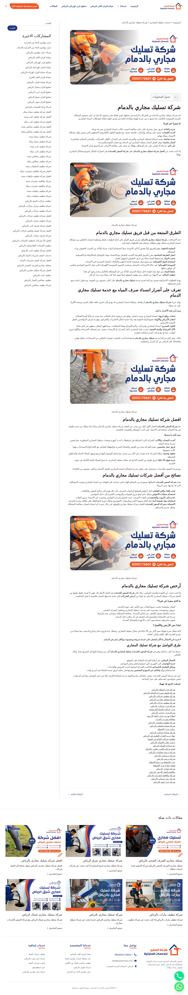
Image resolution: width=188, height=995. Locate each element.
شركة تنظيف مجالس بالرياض (37, 285)
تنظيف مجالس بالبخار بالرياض (37, 280)
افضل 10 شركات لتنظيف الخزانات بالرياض (31, 240)
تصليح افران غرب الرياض (39, 92)
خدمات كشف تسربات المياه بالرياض (34, 255)
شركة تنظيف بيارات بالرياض (165, 914)
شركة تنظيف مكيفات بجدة (39, 191)
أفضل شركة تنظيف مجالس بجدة (36, 127)
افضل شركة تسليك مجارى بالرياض (35, 270)
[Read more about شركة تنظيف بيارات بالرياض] (154, 895)
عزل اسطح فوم (38, 967)
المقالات (53, 6)
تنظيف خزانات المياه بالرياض (38, 201)
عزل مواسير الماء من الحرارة (37, 42)
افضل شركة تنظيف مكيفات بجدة (36, 176)
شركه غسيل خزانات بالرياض (38, 235)
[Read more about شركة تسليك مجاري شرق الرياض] (94, 841)
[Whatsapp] (179, 987)
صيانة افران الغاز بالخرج (40, 77)
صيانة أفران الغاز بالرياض (80, 954)
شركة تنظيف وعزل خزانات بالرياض (35, 206)
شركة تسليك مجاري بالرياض (105, 914)
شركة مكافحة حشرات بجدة (38, 181)
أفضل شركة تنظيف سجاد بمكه (37, 112)
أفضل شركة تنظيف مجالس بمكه (36, 132)
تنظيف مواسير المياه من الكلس (78, 963)
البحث (48, 23)
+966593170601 (124, 954)
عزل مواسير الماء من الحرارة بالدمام (34, 47)
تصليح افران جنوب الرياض (39, 102)
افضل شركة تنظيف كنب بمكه (37, 122)
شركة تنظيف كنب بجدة (40, 146)
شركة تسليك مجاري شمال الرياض (42, 914)
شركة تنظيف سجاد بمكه (40, 141)
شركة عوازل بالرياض (82, 967)
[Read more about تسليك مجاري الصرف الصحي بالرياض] (154, 841)
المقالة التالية (75, 794)
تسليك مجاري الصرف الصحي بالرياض (34, 265)
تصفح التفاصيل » (174, 874)
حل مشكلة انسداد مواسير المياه (78, 958)
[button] (119, 6)
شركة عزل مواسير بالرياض (38, 52)
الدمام (116, 504)
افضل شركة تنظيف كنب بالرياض (36, 250)
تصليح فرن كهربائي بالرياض (74, 6)
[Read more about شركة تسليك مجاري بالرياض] (94, 895)
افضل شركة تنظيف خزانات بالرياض (35, 216)
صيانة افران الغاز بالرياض (101, 6)
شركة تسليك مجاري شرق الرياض (102, 860)
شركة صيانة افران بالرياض (39, 82)
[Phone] (179, 976)
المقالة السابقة (172, 794)
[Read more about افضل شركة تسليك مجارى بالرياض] (34, 841)
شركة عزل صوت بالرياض (34, 958)
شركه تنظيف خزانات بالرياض (37, 211)
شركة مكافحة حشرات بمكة (38, 186)
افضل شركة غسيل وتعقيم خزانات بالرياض (32, 231)
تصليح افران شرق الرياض (39, 97)
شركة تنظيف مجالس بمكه (39, 161)
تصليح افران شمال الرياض (39, 87)
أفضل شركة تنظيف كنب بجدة (37, 117)
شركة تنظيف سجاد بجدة (40, 136)
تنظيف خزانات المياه (37, 954)
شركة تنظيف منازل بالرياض (38, 221)
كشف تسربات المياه (37, 963)
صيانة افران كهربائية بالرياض (38, 67)
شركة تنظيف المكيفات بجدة (38, 166)
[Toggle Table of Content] (175, 97)
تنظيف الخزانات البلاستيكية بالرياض (35, 245)
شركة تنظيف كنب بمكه (40, 151)
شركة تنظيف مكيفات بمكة (39, 196)
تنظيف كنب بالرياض (42, 275)
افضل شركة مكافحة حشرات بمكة (35, 171)
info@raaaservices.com (122, 961)
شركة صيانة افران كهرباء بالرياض (36, 72)
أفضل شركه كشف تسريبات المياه (35, 260)
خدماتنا (123, 6)
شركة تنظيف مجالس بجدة (39, 156)
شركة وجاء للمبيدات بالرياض (38, 107)
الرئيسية (134, 6)
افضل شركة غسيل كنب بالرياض (36, 226)
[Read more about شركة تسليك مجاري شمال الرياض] (34, 895)
